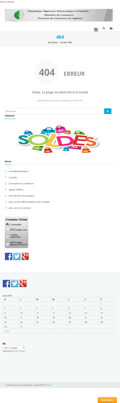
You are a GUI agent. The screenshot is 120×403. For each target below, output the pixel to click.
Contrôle (13, 177)
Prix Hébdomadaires (18, 171)
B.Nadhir (49, 385)
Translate (21, 351)
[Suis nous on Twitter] (17, 256)
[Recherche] (107, 111)
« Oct (6, 331)
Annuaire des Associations (21, 195)
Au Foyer (53, 42)
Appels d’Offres (16, 189)
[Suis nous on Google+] (25, 256)
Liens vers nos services (20, 208)
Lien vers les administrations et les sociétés (29, 201)
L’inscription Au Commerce (21, 183)
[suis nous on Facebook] (8, 256)
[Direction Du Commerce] (59, 15)
